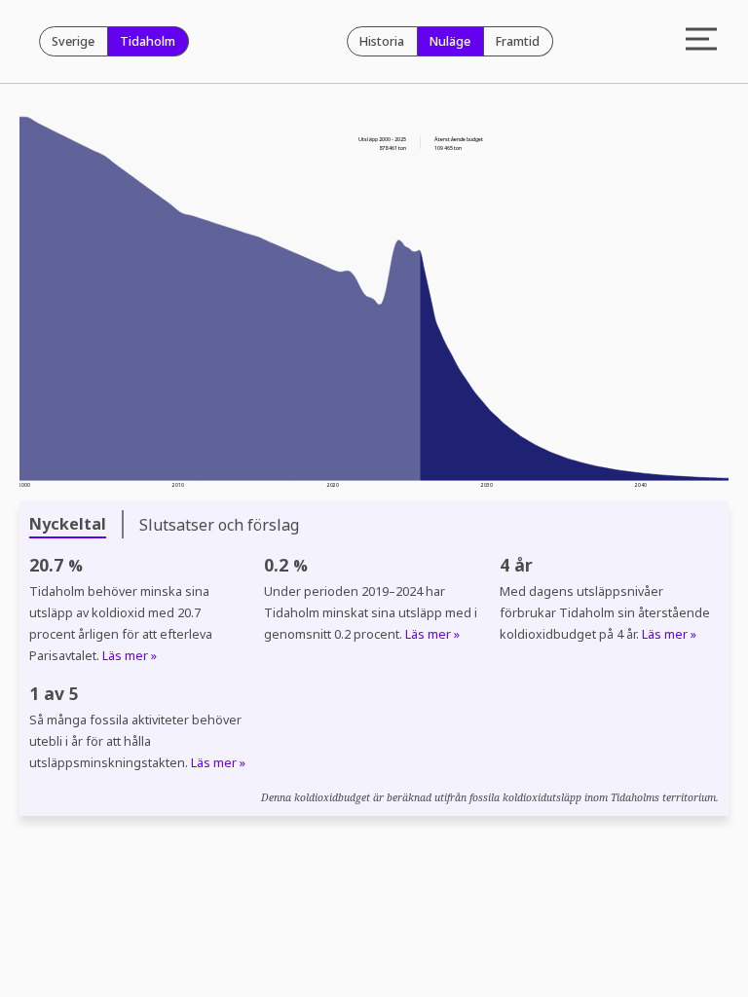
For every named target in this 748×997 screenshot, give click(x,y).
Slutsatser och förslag (219, 524)
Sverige (73, 41)
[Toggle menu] (701, 41)
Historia (381, 41)
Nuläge (450, 41)
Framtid (518, 41)
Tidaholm (147, 41)
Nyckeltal (67, 524)
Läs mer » (129, 655)
